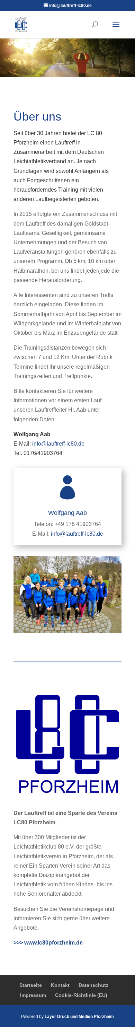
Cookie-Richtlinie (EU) (81, 995)
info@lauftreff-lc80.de (58, 444)
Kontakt (60, 985)
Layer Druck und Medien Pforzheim (79, 1016)
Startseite (30, 985)
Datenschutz (93, 985)
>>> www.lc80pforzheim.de (48, 943)
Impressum (33, 995)
